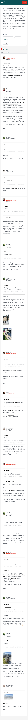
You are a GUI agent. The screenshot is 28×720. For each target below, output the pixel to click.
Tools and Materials (8, 28)
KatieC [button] (7, 48)
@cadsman (10, 67)
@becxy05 (6, 54)
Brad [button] (7, 161)
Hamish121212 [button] (9, 419)
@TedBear (18, 67)
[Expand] (14, 144)
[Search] (1, 6)
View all (25, 710)
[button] (4, 49)
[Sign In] (24, 2)
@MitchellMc (11, 406)
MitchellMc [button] (8, 343)
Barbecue (5, 30)
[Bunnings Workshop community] (6, 2)
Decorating (18, 28)
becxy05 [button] (8, 128)
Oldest (7, 43)
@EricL (15, 62)
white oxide (15, 180)
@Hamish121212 (10, 473)
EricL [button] (7, 80)
